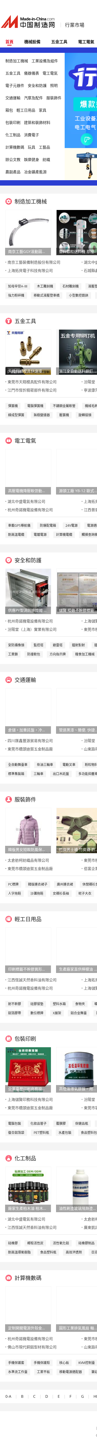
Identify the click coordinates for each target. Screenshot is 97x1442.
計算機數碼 (14, 147)
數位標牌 (36, 1013)
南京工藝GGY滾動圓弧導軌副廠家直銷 (28, 251)
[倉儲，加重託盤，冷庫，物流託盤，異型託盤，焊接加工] (28, 710)
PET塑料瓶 (41, 1132)
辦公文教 (12, 159)
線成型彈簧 (16, 415)
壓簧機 (64, 415)
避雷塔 (58, 645)
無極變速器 (42, 415)
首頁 (9, 41)
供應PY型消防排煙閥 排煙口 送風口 (28, 610)
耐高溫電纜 (16, 534)
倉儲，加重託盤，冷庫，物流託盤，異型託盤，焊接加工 (28, 729)
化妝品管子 (38, 1123)
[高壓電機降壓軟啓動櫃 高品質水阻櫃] (28, 471)
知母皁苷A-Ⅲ (17, 286)
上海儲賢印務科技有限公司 (30, 1099)
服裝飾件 (53, 97)
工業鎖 (13, 654)
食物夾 (80, 1004)
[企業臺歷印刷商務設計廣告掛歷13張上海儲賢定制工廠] (28, 1069)
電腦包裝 (14, 1123)
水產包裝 (64, 1132)
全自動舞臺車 (17, 764)
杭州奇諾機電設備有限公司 (30, 509)
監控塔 (38, 645)
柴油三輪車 (45, 764)
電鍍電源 (40, 534)
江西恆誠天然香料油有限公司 (32, 979)
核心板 (64, 1362)
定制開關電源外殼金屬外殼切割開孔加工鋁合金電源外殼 (28, 1327)
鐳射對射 (78, 645)
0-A (8, 1396)
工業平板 (43, 1372)
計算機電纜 (64, 534)
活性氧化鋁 (61, 1243)
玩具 (31, 147)
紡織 (46, 159)
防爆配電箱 (48, 525)
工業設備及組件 (45, 60)
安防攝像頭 (16, 645)
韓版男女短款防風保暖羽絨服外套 (28, 849)
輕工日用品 (25, 110)
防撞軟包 (33, 654)
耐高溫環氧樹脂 (19, 1252)
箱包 (9, 110)
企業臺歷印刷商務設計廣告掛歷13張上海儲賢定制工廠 (28, 1088)
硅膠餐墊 (36, 1004)
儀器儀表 (31, 73)
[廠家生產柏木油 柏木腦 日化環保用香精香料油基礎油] (28, 1189)
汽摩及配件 (33, 97)
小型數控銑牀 (78, 295)
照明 (54, 85)
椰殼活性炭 (35, 1243)
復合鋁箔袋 (16, 1132)
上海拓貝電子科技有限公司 (30, 270)
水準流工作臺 (17, 1372)
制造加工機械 (16, 60)
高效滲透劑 (74, 1252)
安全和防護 (37, 85)
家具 (42, 110)
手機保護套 (16, 1362)
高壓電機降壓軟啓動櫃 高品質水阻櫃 (28, 490)
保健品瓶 (81, 1123)
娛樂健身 (31, 159)
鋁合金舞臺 (79, 1013)
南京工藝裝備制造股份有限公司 (34, 262)
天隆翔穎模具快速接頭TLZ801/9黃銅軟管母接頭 (28, 371)
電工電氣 (50, 73)
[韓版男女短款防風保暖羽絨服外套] (28, 830)
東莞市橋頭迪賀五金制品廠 (30, 748)
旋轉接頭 (84, 415)
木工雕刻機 (45, 286)
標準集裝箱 (16, 774)
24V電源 (71, 525)
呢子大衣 (84, 893)
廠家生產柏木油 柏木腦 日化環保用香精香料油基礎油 (28, 1208)
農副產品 (12, 171)
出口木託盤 (61, 774)
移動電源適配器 (70, 1372)
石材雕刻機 (71, 286)
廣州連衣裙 (65, 884)
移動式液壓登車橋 (47, 295)
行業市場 (74, 25)
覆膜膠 (61, 1123)
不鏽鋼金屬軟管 (64, 406)
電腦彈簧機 (35, 406)
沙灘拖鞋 (36, 893)
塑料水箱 (59, 1004)
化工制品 (12, 134)
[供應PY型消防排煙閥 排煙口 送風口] (28, 591)
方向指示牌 (58, 654)
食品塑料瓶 (48, 1252)
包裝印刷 (12, 122)
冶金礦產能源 (35, 171)
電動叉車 (69, 764)
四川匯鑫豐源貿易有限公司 (30, 740)
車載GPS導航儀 (19, 525)
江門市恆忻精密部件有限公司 (32, 390)
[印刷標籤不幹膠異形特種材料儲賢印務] (28, 949)
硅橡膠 (13, 1243)
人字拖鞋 (14, 893)
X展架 (57, 1013)
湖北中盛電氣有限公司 (26, 501)
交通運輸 (12, 97)
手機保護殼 (42, 1362)
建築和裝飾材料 (37, 122)
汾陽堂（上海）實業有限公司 (32, 629)
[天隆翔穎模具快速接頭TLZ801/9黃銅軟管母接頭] (28, 351)
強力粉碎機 (16, 295)
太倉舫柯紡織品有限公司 (28, 860)
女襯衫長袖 (61, 893)
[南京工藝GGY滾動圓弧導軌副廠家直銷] (28, 232)
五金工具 (59, 41)
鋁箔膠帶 (14, 1013)
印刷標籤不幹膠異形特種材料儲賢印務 (28, 969)
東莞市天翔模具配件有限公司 (32, 381)
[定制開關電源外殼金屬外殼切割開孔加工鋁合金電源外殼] (28, 1308)
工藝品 (44, 147)
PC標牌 (13, 884)
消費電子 (31, 134)
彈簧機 (13, 406)
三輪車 (38, 774)
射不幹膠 (14, 1004)
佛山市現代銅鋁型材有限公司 (32, 1346)
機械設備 (32, 41)
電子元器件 (14, 85)
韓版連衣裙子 (37, 884)
